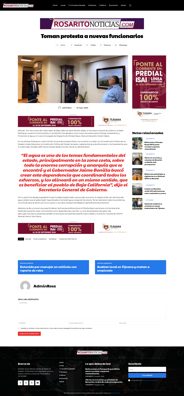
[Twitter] (31, 382)
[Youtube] (37, 382)
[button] (130, 5)
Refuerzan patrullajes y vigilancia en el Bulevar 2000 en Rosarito (154, 176)
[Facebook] (20, 382)
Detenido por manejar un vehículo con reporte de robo (48, 268)
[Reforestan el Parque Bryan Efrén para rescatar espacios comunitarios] (137, 143)
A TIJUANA (149, 200)
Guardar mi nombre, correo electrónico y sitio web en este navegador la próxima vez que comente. (56, 328)
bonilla (28, 239)
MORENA (53, 239)
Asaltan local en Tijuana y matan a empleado (123, 268)
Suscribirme (147, 375)
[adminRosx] (60, 107)
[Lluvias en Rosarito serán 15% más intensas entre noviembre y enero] (137, 189)
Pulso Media (115, 393)
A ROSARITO (150, 138)
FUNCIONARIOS (40, 239)
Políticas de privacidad (149, 380)
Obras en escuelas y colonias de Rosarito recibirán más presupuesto (153, 161)
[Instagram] (26, 382)
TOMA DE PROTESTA (68, 239)
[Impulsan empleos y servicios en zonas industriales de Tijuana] (137, 204)
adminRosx (67, 108)
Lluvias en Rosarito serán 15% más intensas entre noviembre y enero (155, 191)
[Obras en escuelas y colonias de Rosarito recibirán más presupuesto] (137, 159)
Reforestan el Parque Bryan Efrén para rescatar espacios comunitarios (153, 145)
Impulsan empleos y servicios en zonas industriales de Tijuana (154, 206)
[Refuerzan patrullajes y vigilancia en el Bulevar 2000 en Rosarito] (137, 174)
